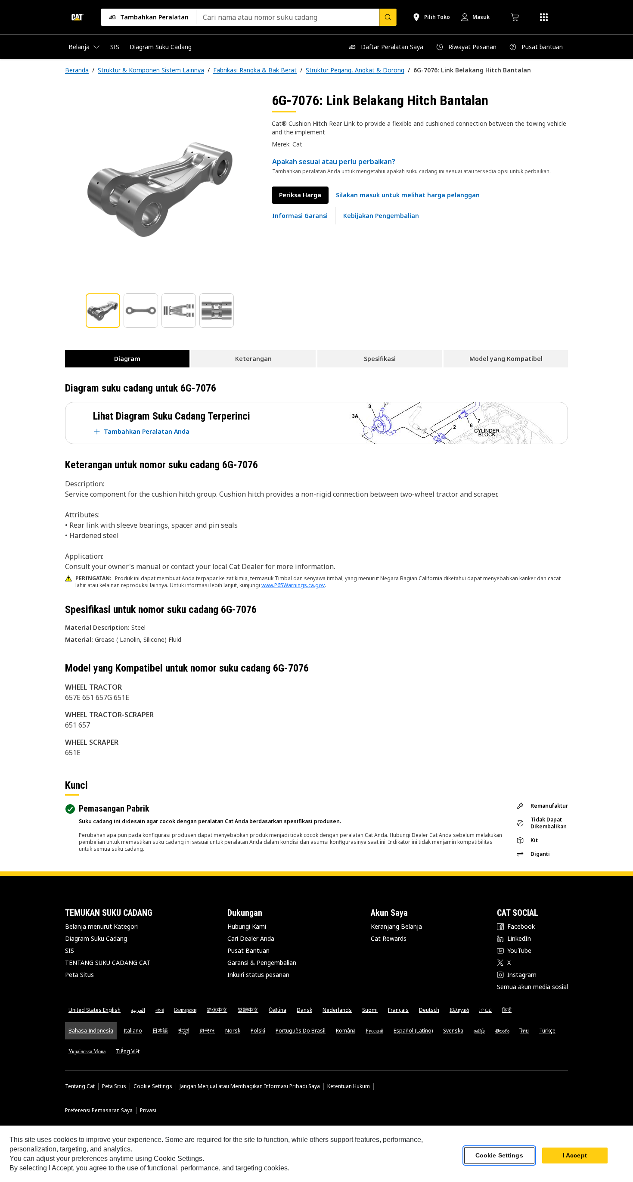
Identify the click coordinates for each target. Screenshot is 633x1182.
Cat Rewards (388, 938)
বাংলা (159, 1010)
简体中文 (217, 1010)
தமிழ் (479, 1030)
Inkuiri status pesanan (258, 974)
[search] (388, 17)
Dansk (304, 1010)
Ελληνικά (459, 1010)
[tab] (103, 310)
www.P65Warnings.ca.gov (293, 585)
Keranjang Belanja (396, 926)
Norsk (232, 1030)
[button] (408, 195)
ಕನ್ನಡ (183, 1030)
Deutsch (429, 1010)
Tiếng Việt (128, 1051)
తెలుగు (502, 1030)
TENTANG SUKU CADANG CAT (107, 962)
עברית (485, 1010)
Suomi (370, 1010)
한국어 (207, 1030)
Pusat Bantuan (248, 950)
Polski (258, 1030)
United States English (94, 1010)
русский (374, 1030)
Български (185, 1010)
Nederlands (337, 1010)
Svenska (453, 1030)
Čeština (277, 1010)
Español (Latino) (413, 1030)
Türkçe (547, 1030)
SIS (69, 950)
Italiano (133, 1030)
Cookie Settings (152, 1086)
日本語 (160, 1030)
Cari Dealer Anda (250, 938)
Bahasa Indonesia (90, 1030)
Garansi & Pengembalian (261, 962)
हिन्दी (507, 1010)
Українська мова (87, 1051)
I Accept (575, 1155)
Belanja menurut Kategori (101, 926)
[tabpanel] (161, 188)
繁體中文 (248, 1010)
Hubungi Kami (246, 926)
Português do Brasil (301, 1030)
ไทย (524, 1030)
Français (398, 1010)
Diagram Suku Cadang (96, 938)
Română (345, 1030)
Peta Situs (79, 974)
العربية (138, 1010)
